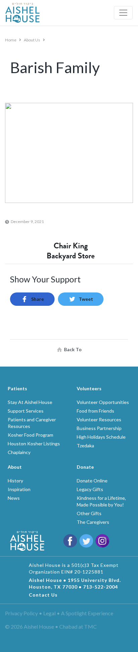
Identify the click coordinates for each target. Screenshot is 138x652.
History (15, 480)
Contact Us (43, 595)
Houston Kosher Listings (34, 443)
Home (11, 39)
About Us (32, 39)
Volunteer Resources (99, 419)
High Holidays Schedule (101, 437)
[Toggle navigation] (123, 12)
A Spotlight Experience (87, 613)
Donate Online (92, 480)
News (14, 498)
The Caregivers (93, 522)
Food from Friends (95, 411)
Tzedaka (85, 445)
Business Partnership (99, 428)
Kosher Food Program (30, 435)
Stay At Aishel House (30, 402)
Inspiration (19, 489)
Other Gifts (89, 513)
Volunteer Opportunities (103, 402)
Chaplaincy (19, 452)
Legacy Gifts (90, 489)
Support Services (26, 411)
